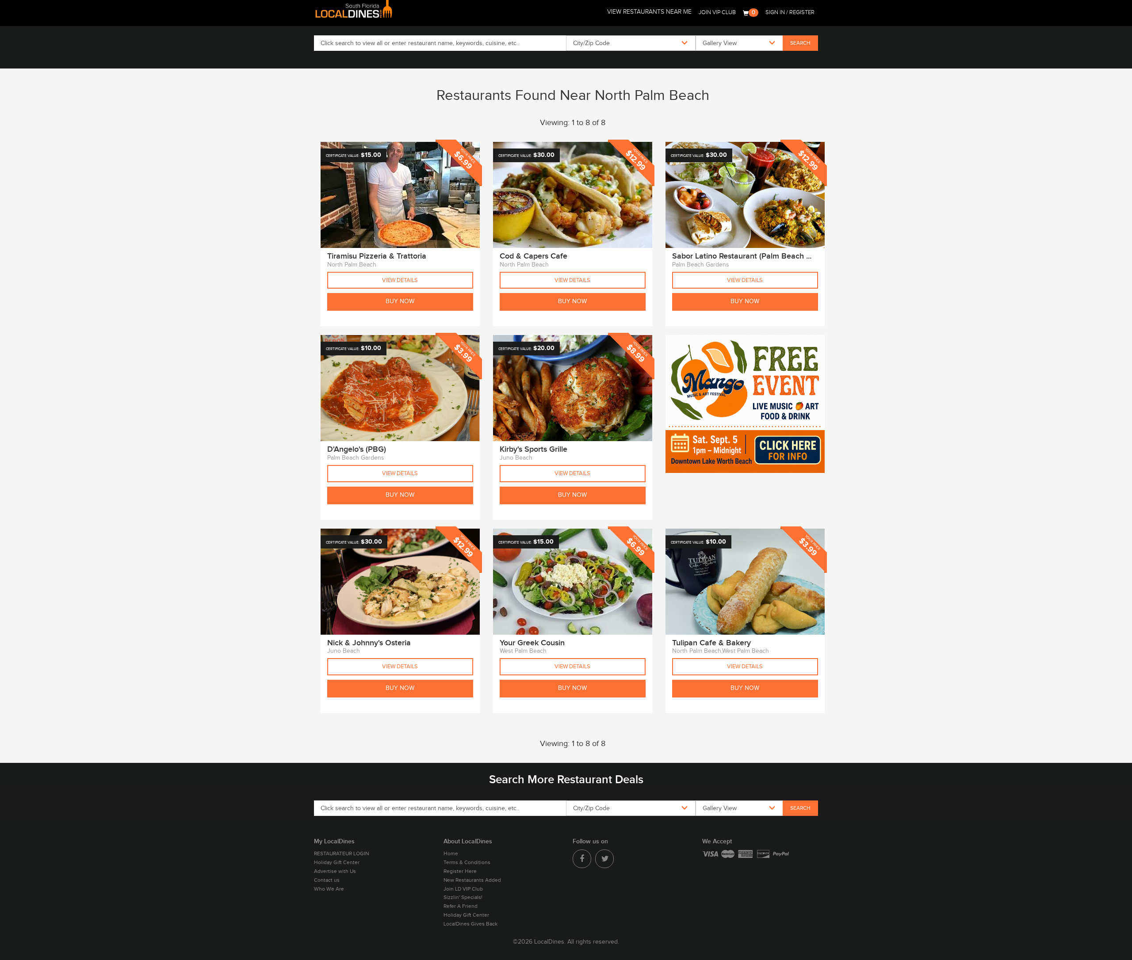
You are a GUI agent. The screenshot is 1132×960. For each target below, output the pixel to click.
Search (800, 43)
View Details (400, 280)
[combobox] (631, 43)
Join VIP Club (717, 12)
